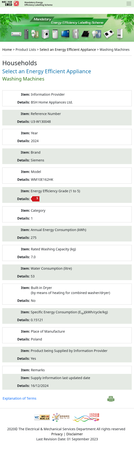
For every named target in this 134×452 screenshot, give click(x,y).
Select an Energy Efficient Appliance (68, 49)
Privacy (57, 434)
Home (7, 49)
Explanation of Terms (19, 398)
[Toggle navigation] (129, 3)
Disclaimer (74, 434)
